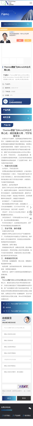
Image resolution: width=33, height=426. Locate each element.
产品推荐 (17, 415)
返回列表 (8, 307)
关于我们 (7, 415)
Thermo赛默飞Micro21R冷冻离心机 (21, 311)
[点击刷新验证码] (23, 386)
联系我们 (28, 415)
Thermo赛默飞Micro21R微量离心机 (21, 304)
